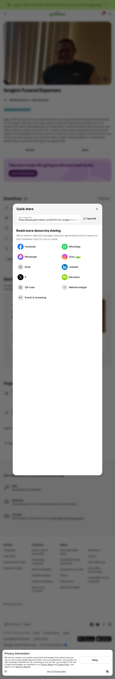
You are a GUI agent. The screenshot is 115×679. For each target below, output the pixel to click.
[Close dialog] (97, 209)
